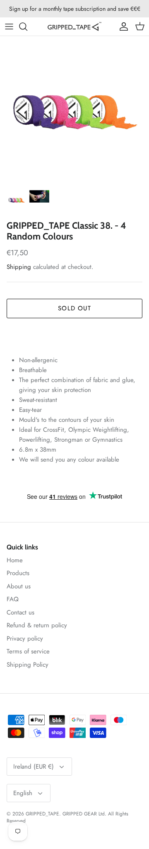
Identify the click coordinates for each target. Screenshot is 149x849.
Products (18, 573)
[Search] (27, 26)
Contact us (20, 612)
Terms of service (28, 651)
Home (15, 560)
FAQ (13, 599)
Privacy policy (25, 638)
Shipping (19, 266)
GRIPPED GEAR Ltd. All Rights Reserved (67, 817)
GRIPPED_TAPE (42, 814)
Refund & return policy (37, 625)
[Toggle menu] (9, 26)
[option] (74, 110)
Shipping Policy (27, 664)
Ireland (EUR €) (33, 766)
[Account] (122, 26)
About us (19, 586)
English (22, 793)
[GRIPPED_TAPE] (74, 26)
